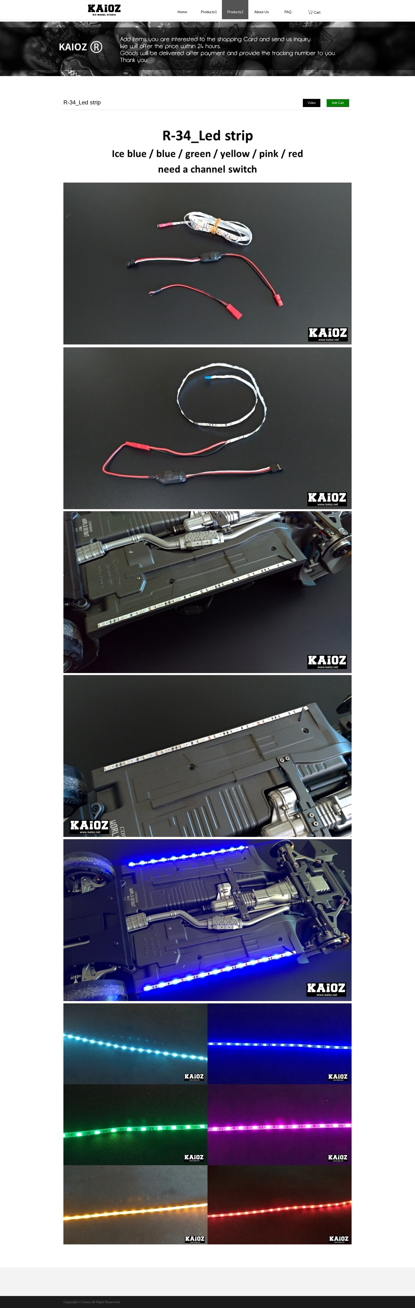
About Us (261, 12)
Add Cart (338, 103)
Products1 (209, 12)
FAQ (288, 12)
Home (182, 12)
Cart (316, 12)
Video (312, 103)
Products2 (235, 12)
